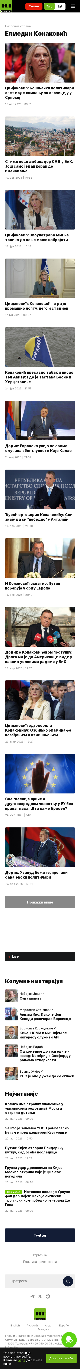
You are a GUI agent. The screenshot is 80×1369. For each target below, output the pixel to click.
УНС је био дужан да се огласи (47, 1076)
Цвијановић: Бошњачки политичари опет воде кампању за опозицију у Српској (39, 93)
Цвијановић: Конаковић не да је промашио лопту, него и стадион (36, 306)
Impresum (40, 1255)
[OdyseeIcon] (47, 1296)
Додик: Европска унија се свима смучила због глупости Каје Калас (38, 448)
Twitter (40, 1235)
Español (64, 1325)
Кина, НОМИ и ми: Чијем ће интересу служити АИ (43, 1035)
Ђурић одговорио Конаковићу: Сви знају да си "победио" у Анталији (39, 517)
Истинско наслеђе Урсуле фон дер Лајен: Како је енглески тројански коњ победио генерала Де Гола (37, 1198)
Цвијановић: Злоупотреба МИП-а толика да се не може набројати (37, 237)
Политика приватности (40, 1261)
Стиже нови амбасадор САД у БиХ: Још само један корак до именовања (39, 166)
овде (21, 1360)
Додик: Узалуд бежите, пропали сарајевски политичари (36, 874)
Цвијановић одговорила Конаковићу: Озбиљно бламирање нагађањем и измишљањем (38, 730)
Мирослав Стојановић (36, 1009)
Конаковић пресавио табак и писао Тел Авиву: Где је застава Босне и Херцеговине (39, 377)
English (15, 1325)
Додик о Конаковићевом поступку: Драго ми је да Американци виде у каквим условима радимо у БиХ (38, 657)
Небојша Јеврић (32, 993)
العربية (48, 1325)
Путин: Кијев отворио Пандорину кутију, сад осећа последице (34, 1150)
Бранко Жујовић (32, 1071)
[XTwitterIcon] (40, 1296)
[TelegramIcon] (32, 1296)
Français (43, 1329)
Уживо (34, 6)
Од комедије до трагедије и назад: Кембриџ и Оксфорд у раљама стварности (45, 1055)
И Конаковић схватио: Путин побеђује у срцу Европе (32, 585)
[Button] (68, 1281)
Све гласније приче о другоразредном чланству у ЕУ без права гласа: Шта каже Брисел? (39, 804)
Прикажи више (40, 902)
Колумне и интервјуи (34, 981)
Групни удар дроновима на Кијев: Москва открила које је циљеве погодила (34, 1171)
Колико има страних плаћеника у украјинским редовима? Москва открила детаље (34, 1108)
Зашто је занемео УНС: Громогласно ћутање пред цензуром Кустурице (37, 1130)
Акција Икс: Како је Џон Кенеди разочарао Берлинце (45, 1016)
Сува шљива (31, 998)
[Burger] (73, 6)
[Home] (6, 6)
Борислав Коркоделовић (38, 1028)
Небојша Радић (31, 1046)
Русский (32, 1325)
